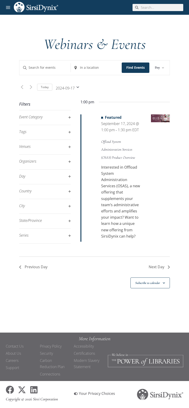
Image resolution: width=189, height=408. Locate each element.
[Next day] (31, 87)
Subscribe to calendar (147, 283)
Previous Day (36, 266)
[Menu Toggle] (8, 7)
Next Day (156, 266)
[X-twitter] (22, 390)
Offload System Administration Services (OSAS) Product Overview (118, 149)
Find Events (135, 67)
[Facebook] (10, 390)
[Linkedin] (34, 390)
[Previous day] (22, 87)
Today (45, 87)
